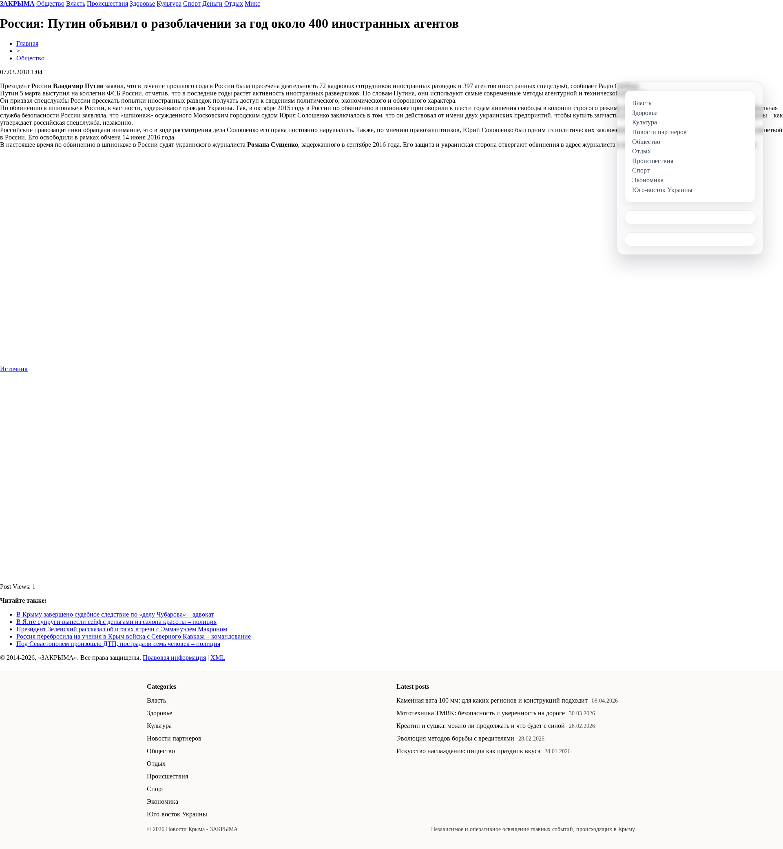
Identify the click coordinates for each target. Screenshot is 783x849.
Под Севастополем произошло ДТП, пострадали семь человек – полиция (118, 643)
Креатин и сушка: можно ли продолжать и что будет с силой (480, 725)
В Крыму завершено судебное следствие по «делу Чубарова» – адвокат (115, 614)
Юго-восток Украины (177, 814)
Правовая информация (174, 657)
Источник (14, 368)
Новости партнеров (174, 738)
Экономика (162, 801)
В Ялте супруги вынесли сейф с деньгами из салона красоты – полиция (116, 621)
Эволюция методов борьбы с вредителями (455, 738)
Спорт (192, 3)
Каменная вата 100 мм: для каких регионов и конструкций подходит (492, 700)
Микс (252, 3)
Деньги (212, 3)
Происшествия (107, 3)
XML (217, 657)
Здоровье (142, 3)
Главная (27, 43)
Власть (75, 3)
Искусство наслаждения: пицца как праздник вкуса (468, 750)
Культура (169, 3)
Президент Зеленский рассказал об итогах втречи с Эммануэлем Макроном (121, 629)
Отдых (233, 3)
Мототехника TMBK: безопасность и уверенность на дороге (480, 713)
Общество (50, 3)
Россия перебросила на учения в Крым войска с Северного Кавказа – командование (133, 636)
